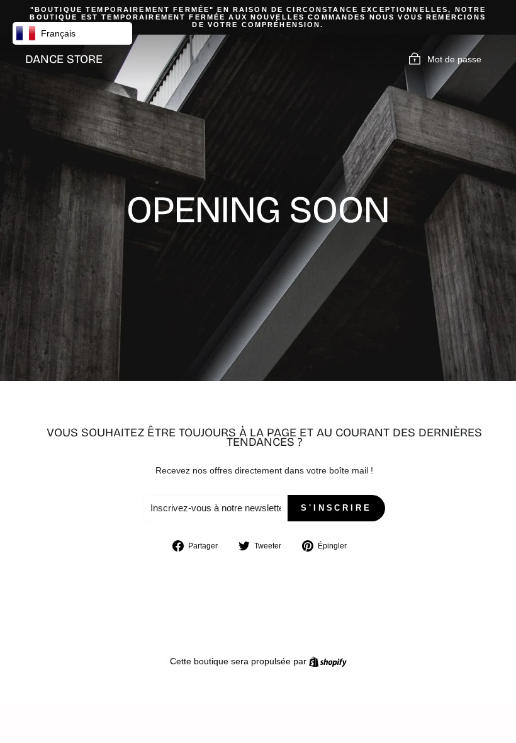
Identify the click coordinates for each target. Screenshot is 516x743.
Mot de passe (454, 59)
